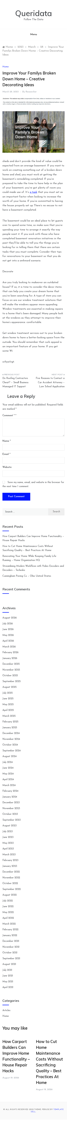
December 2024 (11, 733)
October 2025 (10, 675)
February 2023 (10, 860)
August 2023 (9, 826)
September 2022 (11, 889)
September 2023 (11, 820)
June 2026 (8, 629)
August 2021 (9, 964)
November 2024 (11, 739)
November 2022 (11, 878)
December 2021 (10, 941)
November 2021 (11, 947)
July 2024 (7, 762)
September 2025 (11, 681)
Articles (6, 1010)
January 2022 (9, 935)
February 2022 (10, 929)
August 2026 (9, 618)
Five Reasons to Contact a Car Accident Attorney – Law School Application (50, 382)
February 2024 (10, 791)
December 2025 (11, 664)
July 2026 (7, 624)
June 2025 (7, 699)
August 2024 (9, 756)
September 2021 (11, 958)
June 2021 (7, 976)
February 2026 (10, 652)
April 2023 (8, 849)
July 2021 (7, 970)
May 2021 (7, 982)
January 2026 (9, 658)
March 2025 (9, 716)
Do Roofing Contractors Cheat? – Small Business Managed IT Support (15, 382)
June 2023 (7, 837)
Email (6, 454)
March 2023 (9, 854)
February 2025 (10, 722)
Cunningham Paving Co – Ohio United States (26, 576)
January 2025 (9, 727)
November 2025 (11, 670)
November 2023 (11, 808)
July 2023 (7, 831)
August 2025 (9, 687)
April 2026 (8, 641)
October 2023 (10, 814)
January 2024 (9, 797)
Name (6, 441)
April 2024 (8, 779)
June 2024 (7, 768)
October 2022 (10, 883)
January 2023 (9, 866)
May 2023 (8, 843)
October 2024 (10, 745)
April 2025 (8, 710)
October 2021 (9, 953)
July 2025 (7, 693)
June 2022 (7, 906)
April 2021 (7, 987)
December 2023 (11, 802)
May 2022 (8, 912)
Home (5, 67)
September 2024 (11, 751)
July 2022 (7, 901)
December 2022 (11, 872)
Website (7, 467)
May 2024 (8, 774)
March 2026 (9, 647)
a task (33, 192)
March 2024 (9, 785)
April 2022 (8, 918)
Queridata (33, 13)
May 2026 (8, 635)
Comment (8, 415)
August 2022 (9, 895)
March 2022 (9, 924)
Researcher (31, 92)
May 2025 (8, 704)
